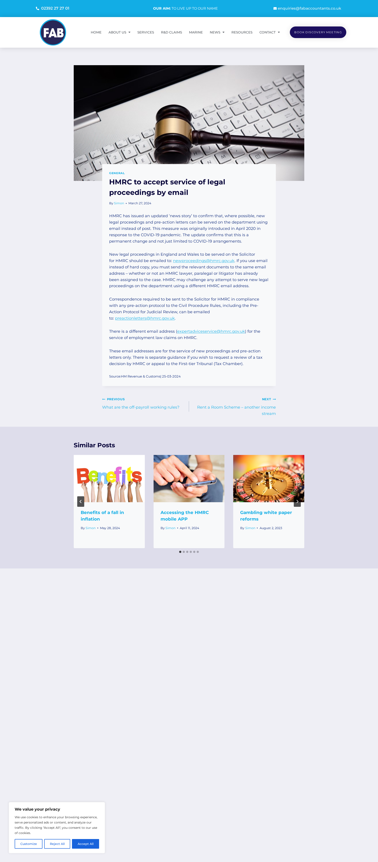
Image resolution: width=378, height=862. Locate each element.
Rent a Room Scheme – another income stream (236, 406)
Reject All (57, 844)
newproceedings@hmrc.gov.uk (203, 260)
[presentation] (109, 478)
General (117, 173)
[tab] (180, 552)
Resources (241, 32)
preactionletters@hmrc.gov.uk (145, 318)
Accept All (86, 844)
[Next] (297, 501)
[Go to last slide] (80, 501)
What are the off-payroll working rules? (140, 403)
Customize (28, 844)
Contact (267, 32)
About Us (117, 32)
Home (96, 32)
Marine (196, 32)
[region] (57, 827)
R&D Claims (171, 32)
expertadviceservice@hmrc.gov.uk (211, 331)
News (215, 32)
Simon (119, 203)
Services (145, 32)
